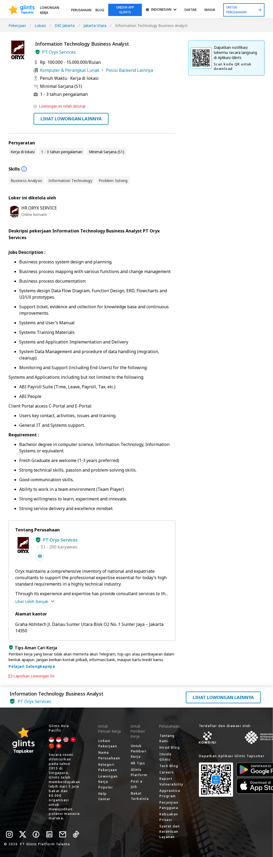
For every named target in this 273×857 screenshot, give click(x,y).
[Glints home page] (22, 10)
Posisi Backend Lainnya (129, 70)
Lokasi (40, 25)
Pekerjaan (17, 25)
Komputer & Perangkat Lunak (69, 70)
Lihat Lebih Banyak (31, 601)
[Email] (62, 834)
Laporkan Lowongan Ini (33, 676)
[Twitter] (22, 834)
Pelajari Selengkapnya (32, 666)
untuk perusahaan (236, 9)
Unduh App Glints (125, 9)
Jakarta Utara (94, 25)
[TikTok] (76, 834)
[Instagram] (9, 834)
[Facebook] (36, 834)
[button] (37, 52)
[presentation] (22, 10)
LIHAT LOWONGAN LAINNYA (71, 119)
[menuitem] (161, 10)
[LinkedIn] (49, 834)
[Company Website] (40, 556)
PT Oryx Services (59, 52)
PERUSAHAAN (81, 10)
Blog (99, 10)
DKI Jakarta (65, 25)
